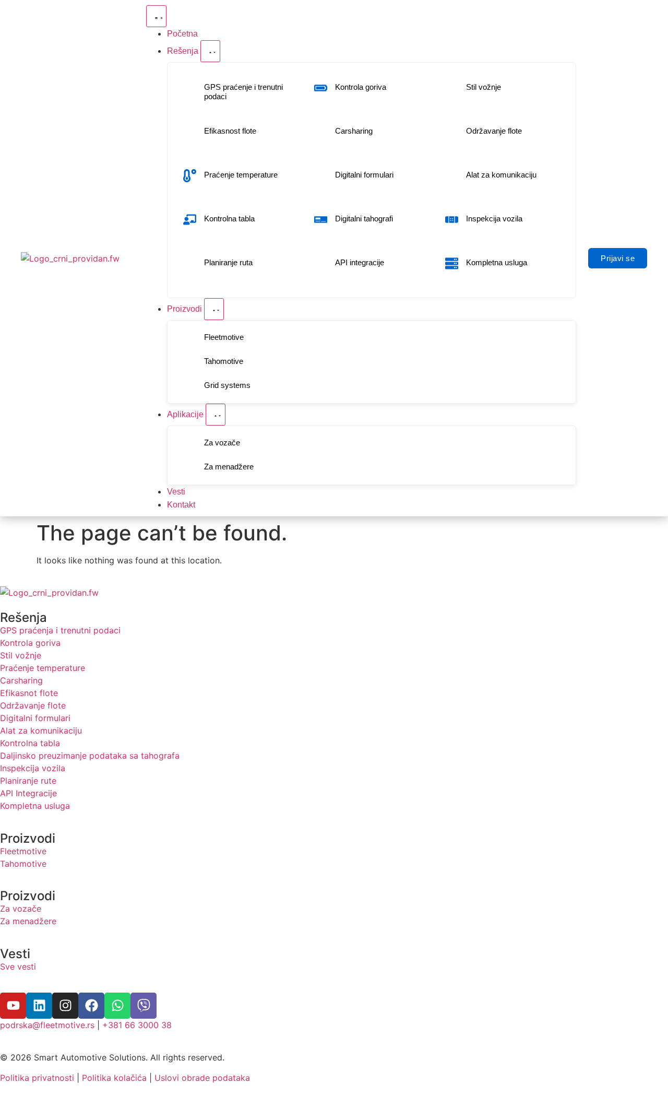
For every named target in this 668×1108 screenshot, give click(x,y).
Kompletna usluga (496, 262)
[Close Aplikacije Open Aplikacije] (215, 415)
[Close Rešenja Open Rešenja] (210, 51)
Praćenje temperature (241, 174)
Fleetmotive (224, 337)
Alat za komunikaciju (501, 174)
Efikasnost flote (230, 130)
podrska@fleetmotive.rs (47, 1025)
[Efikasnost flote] (189, 131)
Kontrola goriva (360, 86)
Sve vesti (18, 966)
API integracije (359, 262)
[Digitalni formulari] (320, 175)
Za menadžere (229, 466)
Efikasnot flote (29, 693)
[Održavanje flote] (451, 131)
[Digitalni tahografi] (320, 219)
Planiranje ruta (228, 262)
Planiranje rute (28, 780)
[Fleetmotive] (189, 338)
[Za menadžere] (189, 467)
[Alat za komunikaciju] (451, 175)
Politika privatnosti (37, 1077)
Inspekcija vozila (494, 218)
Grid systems (227, 385)
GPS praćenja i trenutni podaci (60, 630)
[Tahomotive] (189, 362)
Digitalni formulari (364, 174)
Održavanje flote (494, 130)
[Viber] (143, 1006)
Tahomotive (223, 361)
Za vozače (222, 442)
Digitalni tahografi (364, 218)
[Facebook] (91, 1006)
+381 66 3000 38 (137, 1025)
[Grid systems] (189, 386)
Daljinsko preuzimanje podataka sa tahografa (90, 755)
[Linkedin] (39, 1006)
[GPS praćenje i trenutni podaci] (189, 92)
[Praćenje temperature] (189, 175)
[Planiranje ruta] (189, 263)
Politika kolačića (114, 1077)
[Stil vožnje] (451, 88)
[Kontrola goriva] (320, 88)
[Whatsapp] (117, 1006)
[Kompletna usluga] (451, 263)
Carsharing (354, 130)
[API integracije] (320, 263)
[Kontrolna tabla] (189, 219)
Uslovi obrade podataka (202, 1077)
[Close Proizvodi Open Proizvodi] (214, 309)
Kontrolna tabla (229, 218)
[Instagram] (65, 1006)
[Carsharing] (320, 131)
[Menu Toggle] (156, 16)
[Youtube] (13, 1006)
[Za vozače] (189, 443)
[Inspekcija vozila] (451, 219)
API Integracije (28, 793)
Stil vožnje (483, 86)
